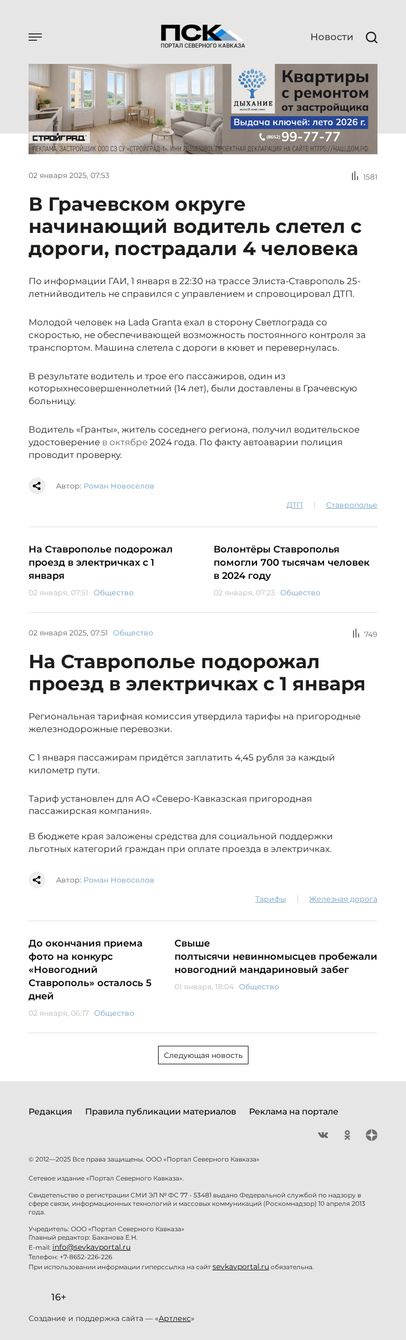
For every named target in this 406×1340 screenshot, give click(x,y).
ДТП (295, 505)
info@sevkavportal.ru (91, 1247)
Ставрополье (351, 505)
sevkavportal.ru (241, 1266)
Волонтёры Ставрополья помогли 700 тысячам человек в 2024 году (292, 563)
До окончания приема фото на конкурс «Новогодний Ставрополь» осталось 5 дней (90, 970)
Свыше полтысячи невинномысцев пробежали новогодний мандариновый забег (275, 957)
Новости (331, 37)
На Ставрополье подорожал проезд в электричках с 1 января (101, 563)
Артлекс (175, 1318)
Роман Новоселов (119, 486)
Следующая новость (203, 1055)
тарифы (270, 899)
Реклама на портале (293, 1112)
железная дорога (343, 899)
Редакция (50, 1112)
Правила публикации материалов (160, 1112)
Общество (114, 592)
